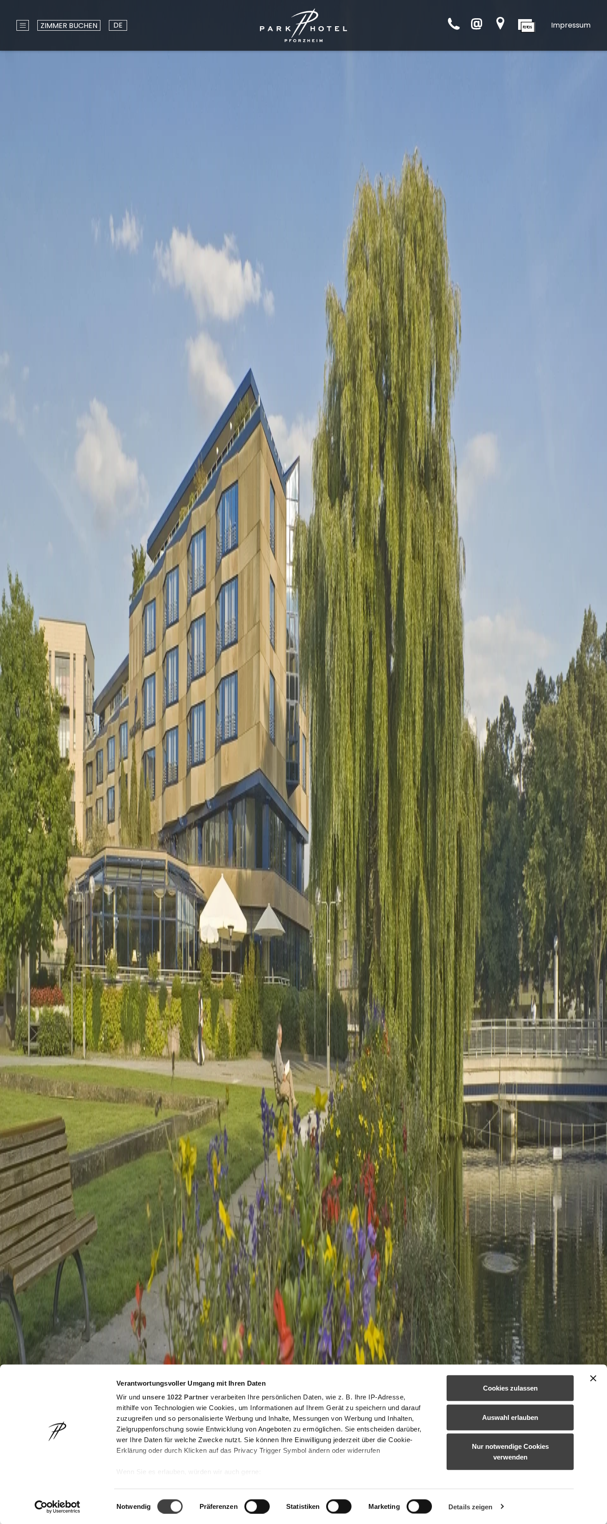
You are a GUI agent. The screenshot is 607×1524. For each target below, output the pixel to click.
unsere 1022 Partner (175, 1397)
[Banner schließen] (593, 1378)
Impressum (571, 25)
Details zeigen (470, 1506)
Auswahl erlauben (510, 1417)
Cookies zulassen (510, 1388)
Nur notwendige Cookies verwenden (510, 1452)
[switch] (257, 1506)
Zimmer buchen (68, 25)
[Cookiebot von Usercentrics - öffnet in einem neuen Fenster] (57, 1506)
